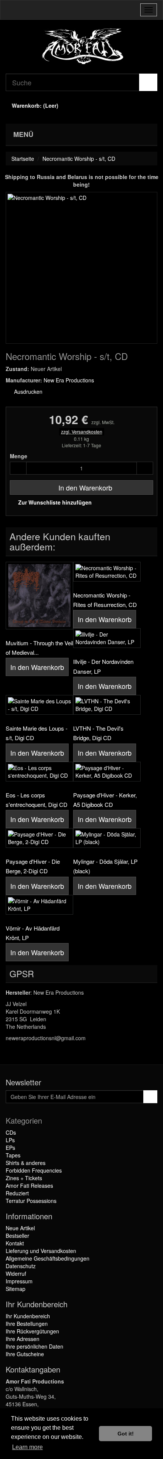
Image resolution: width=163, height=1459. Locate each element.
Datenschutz (21, 1266)
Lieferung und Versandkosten (41, 1251)
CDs (11, 1132)
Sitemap (15, 1288)
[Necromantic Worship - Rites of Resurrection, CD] (107, 572)
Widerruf (16, 1273)
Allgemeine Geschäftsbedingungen (47, 1258)
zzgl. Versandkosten (81, 431)
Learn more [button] (27, 1447)
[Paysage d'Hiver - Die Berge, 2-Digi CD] (39, 838)
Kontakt (15, 1243)
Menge (18, 456)
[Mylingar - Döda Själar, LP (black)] (107, 838)
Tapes (13, 1155)
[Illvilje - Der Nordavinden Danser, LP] (107, 638)
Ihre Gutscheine (25, 1354)
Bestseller (17, 1235)
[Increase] (144, 468)
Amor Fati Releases (29, 1185)
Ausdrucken (27, 391)
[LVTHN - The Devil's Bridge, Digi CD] (107, 705)
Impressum (19, 1281)
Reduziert (17, 1193)
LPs (10, 1140)
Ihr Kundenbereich (28, 1316)
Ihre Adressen (22, 1339)
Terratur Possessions (31, 1200)
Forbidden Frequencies (34, 1170)
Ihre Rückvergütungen (32, 1331)
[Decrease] (18, 468)
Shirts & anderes (25, 1163)
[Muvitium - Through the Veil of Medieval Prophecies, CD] (39, 595)
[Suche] (148, 82)
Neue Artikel (20, 1228)
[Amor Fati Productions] (81, 46)
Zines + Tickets (24, 1178)
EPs (10, 1147)
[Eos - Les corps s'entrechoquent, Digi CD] (39, 771)
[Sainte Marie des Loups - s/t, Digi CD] (39, 705)
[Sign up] (150, 1096)
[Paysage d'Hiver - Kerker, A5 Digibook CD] (107, 771)
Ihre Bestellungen (27, 1323)
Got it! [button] (126, 1434)
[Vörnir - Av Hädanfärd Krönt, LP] (39, 905)
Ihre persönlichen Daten (34, 1346)
